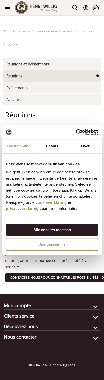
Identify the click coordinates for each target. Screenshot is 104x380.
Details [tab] (52, 146)
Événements (17, 87)
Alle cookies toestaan (52, 229)
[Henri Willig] (4, 31)
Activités (13, 99)
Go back (12, 45)
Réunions (14, 75)
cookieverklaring (51, 202)
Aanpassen (49, 244)
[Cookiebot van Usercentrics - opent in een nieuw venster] (76, 132)
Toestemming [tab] (19, 146)
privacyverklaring (22, 208)
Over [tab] (85, 146)
